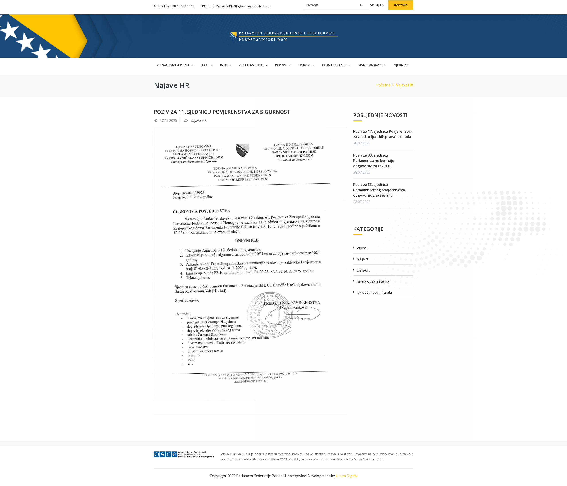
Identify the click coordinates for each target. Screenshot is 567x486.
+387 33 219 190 (182, 6)
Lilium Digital (346, 475)
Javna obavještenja (373, 281)
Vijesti (362, 248)
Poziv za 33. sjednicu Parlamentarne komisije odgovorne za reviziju (373, 160)
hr (377, 5)
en (382, 5)
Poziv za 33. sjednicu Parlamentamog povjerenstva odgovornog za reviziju (379, 190)
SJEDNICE (401, 65)
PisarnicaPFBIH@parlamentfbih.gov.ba (243, 6)
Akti (205, 65)
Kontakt (400, 5)
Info (224, 65)
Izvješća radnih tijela (374, 292)
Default (363, 270)
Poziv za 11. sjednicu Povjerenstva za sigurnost (222, 111)
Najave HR (404, 85)
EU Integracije (334, 65)
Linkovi (304, 65)
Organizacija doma (173, 65)
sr (372, 5)
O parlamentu (251, 65)
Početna (383, 85)
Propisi (281, 65)
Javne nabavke (370, 65)
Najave (363, 259)
